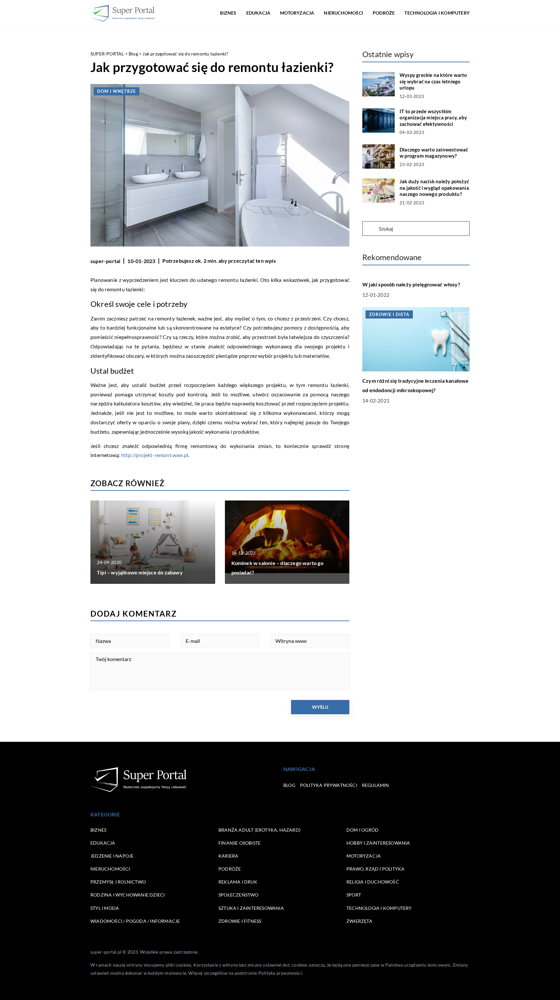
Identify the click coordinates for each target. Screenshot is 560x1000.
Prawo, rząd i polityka (375, 869)
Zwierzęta (359, 921)
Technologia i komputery (437, 13)
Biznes (228, 13)
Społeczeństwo (238, 895)
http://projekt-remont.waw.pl (155, 455)
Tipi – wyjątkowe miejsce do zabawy (140, 572)
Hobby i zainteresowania (378, 843)
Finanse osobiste (239, 843)
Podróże (384, 13)
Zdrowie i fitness (239, 921)
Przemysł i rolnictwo (118, 882)
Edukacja (258, 13)
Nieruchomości (343, 13)
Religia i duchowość (372, 882)
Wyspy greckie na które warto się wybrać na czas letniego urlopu (433, 81)
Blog (289, 785)
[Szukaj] (370, 229)
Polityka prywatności (328, 785)
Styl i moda (104, 908)
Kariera (228, 856)
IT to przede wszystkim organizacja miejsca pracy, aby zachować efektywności (433, 117)
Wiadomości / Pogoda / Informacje (135, 921)
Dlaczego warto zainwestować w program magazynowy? (434, 153)
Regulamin (375, 785)
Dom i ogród (362, 830)
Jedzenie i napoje (112, 856)
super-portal (105, 261)
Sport (353, 895)
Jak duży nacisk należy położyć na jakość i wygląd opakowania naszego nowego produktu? (434, 187)
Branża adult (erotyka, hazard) (259, 830)
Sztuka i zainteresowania (251, 908)
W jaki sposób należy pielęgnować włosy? (411, 284)
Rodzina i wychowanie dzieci (127, 895)
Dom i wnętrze (116, 91)
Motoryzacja (297, 13)
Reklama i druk (237, 882)
